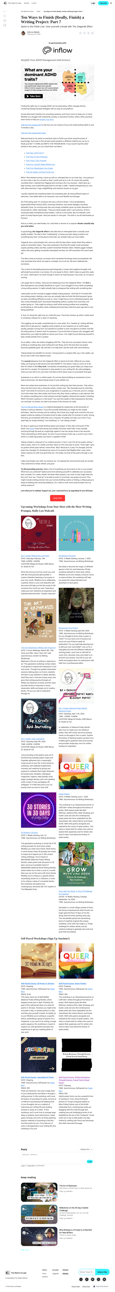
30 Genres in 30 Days (67, 556)
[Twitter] (81, 1279)
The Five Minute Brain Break (32, 407)
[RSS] (104, 1279)
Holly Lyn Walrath (33, 32)
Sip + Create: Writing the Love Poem (35, 556)
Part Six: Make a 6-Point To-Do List (40, 172)
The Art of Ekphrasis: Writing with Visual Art (38, 648)
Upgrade (57, 498)
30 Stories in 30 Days (29, 833)
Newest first (85, 1149)
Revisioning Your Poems (68, 628)
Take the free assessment (31, 125)
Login (93, 3)
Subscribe (103, 3)
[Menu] (111, 2)
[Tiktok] (86, 1279)
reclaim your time (46, 119)
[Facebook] (92, 1279)
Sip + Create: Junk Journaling (32, 739)
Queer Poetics (64, 794)
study (32, 429)
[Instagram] (98, 1279)
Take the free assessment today (33, 133)
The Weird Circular (27, 11)
